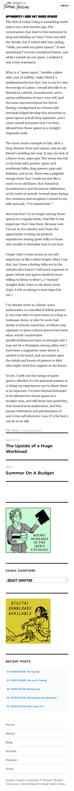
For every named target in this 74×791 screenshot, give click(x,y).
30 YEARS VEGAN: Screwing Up (23, 689)
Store (9, 769)
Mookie (15, 430)
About (10, 733)
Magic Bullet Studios (53, 784)
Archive (11, 751)
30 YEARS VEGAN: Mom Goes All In (25, 706)
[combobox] (37, 580)
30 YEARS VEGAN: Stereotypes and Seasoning (31, 697)
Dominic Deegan (15, 780)
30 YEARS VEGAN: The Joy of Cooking (27, 680)
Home (10, 724)
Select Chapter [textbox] (19, 580)
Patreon (11, 760)
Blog (9, 742)
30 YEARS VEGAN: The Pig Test (23, 671)
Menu (65, 5)
